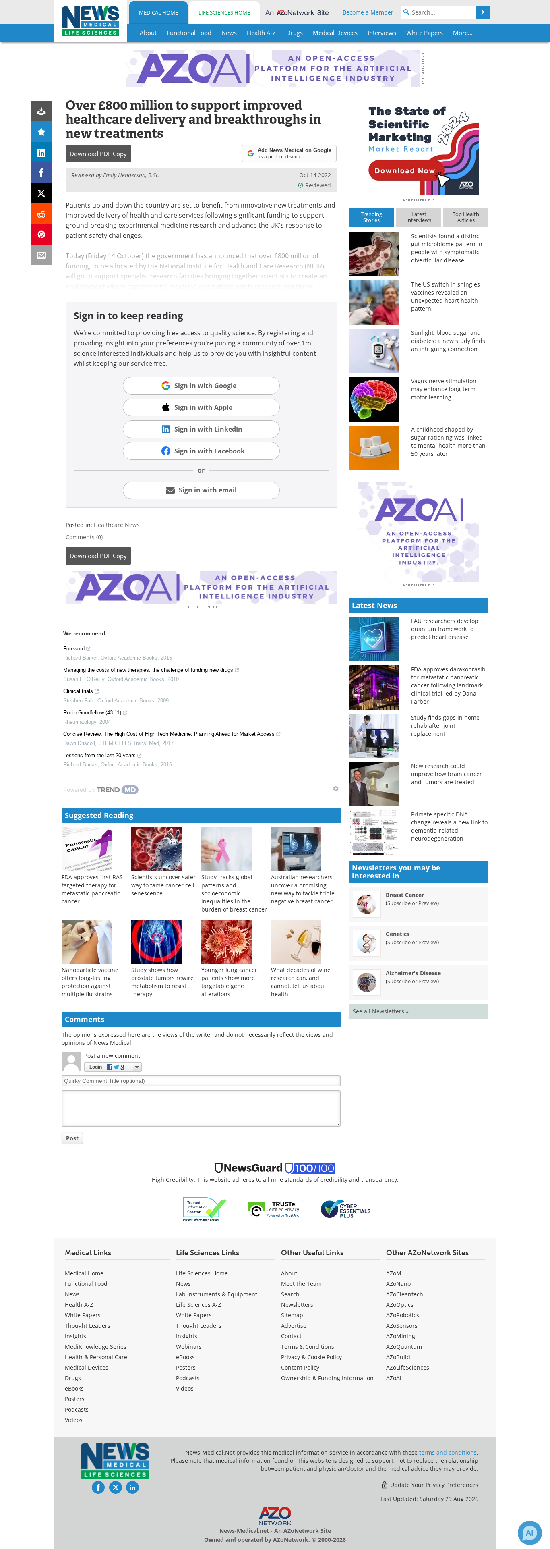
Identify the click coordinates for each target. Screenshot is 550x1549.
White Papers (83, 1315)
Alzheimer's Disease (413, 973)
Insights (75, 1336)
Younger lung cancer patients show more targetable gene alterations (229, 982)
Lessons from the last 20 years (99, 755)
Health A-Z (79, 1304)
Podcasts (77, 1409)
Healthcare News (117, 525)
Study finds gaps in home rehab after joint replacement (445, 725)
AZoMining (400, 1336)
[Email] (41, 255)
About (289, 1273)
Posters (75, 1399)
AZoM (393, 1273)
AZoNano (398, 1283)
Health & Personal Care (96, 1357)
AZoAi (393, 1378)
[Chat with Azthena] (530, 1533)
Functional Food (86, 1283)
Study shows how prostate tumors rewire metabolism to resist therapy (162, 982)
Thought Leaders (87, 1325)
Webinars (189, 1346)
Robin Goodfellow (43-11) (92, 713)
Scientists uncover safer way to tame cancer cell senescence (163, 885)
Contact (291, 1336)
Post (72, 1138)
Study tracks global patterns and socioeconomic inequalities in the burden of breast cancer (234, 893)
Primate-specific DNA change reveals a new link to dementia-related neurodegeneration (449, 826)
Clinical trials (78, 691)
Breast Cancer (405, 895)
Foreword (74, 649)
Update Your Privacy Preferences (433, 1485)
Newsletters (297, 1304)
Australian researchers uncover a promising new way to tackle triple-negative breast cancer (304, 889)
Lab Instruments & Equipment (216, 1294)
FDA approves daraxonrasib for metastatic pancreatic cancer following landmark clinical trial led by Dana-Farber (448, 685)
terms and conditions (448, 1452)
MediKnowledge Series (95, 1346)
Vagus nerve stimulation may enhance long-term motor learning (443, 389)
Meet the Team (301, 1283)
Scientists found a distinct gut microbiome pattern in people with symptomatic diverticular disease (446, 248)
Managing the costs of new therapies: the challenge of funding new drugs (148, 670)
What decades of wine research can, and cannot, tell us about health (301, 982)
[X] (41, 193)
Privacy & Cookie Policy (311, 1357)
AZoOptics (400, 1304)
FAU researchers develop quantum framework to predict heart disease (444, 629)
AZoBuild (398, 1357)
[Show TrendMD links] (336, 788)
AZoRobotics (402, 1315)
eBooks (74, 1388)
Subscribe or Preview (412, 903)
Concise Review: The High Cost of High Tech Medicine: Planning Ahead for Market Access (169, 734)
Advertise (293, 1325)
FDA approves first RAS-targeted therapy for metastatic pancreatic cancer (93, 889)
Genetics (397, 934)
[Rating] (41, 131)
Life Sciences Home (224, 12)
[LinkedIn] (41, 152)
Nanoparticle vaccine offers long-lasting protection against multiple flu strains (90, 982)
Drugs (73, 1378)
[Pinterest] (41, 234)
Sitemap (292, 1315)
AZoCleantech (404, 1294)
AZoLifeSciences (407, 1367)
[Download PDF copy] (41, 111)
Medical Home (158, 12)
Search (290, 1294)
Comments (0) (84, 537)
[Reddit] (41, 213)
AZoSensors (402, 1325)
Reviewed (318, 185)
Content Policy (300, 1367)
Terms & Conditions (307, 1346)
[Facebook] (41, 172)
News (72, 1294)
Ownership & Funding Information (327, 1378)
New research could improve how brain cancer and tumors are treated (446, 774)
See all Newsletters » (381, 1011)
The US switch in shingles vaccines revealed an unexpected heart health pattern (445, 296)
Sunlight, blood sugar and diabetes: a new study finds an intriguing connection (448, 341)
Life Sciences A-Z (198, 1304)
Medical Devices (86, 1367)
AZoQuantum (404, 1346)
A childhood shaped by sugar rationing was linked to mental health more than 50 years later (448, 441)
